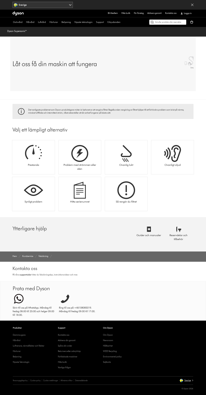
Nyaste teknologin (83, 22)
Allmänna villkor (67, 380)
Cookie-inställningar (50, 380)
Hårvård (30, 22)
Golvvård (17, 22)
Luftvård (42, 22)
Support (100, 22)
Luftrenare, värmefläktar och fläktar (28, 346)
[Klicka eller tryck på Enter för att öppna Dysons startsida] (18, 13)
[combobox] (43, 5)
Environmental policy (112, 356)
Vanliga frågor (64, 367)
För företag (139, 13)
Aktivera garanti (154, 13)
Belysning (66, 22)
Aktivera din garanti (66, 340)
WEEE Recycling (110, 351)
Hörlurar (53, 22)
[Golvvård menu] (23, 22)
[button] (186, 380)
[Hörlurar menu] (59, 22)
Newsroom (108, 340)
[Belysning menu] (72, 22)
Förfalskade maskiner (67, 356)
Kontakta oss (171, 13)
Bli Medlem (113, 13)
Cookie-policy (35, 380)
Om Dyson (108, 335)
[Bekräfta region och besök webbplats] (192, 5)
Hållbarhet (108, 346)
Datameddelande (81, 380)
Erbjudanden (114, 22)
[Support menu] (105, 22)
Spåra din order (65, 346)
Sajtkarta (107, 362)
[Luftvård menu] (47, 22)
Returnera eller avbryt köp (69, 351)
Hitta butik (125, 13)
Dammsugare (19, 335)
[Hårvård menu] (35, 22)
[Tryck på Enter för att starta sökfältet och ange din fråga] (167, 22)
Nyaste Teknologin (21, 362)
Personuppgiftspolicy (20, 380)
